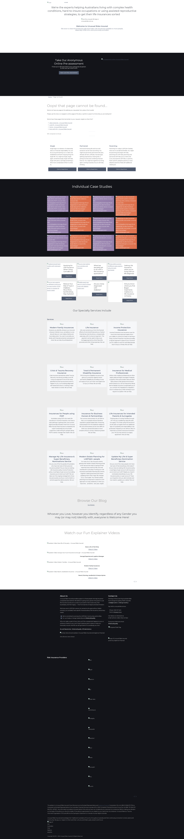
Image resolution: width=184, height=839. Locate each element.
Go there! (91, 505)
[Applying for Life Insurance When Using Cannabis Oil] (54, 270)
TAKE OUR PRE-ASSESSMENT (69, 72)
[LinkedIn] (146, 2)
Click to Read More (62, 169)
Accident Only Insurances (77, 69)
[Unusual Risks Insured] (54, 3)
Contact (129, 2)
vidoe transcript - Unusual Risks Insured (60, 123)
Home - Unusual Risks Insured (58, 127)
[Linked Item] (92, 546)
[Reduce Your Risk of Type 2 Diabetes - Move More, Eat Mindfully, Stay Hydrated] (54, 290)
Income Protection (78, 33)
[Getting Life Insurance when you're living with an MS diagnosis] (115, 271)
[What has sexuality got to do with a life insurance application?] (84, 271)
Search (138, 2)
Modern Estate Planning (77, 100)
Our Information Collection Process (112, 16)
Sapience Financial (104, 805)
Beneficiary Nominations (78, 107)
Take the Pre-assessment (112, 26)
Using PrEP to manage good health (97, 40)
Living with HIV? (95, 33)
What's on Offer (95, 11)
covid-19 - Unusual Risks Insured (58, 125)
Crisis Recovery (77, 39)
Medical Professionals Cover (78, 61)
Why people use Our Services (97, 18)
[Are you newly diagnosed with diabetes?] (84, 288)
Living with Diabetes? (97, 36)
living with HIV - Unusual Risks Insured (60, 129)
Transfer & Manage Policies (77, 113)
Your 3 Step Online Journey (112, 11)
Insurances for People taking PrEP (78, 53)
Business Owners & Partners (77, 76)
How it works (94, 14)
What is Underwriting (97, 22)
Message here (118, 612)
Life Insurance (77, 20)
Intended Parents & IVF (78, 92)
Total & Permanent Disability (77, 27)
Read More (69, 276)
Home (66, 2)
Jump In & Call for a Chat (112, 21)
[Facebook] (144, 2)
